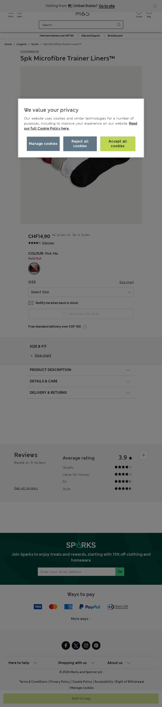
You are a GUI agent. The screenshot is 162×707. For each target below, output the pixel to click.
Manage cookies (43, 143)
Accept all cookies (118, 143)
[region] (81, 128)
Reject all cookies (80, 143)
